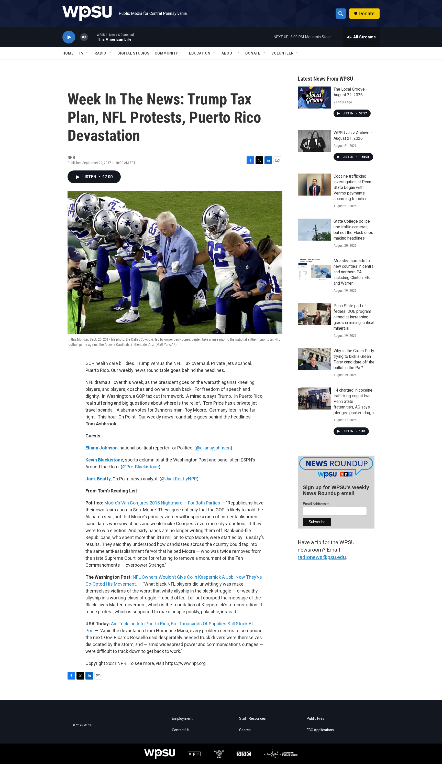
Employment (182, 718)
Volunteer (282, 53)
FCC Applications (320, 730)
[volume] (84, 37)
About (228, 53)
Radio (100, 53)
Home (68, 53)
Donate (366, 13)
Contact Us (181, 730)
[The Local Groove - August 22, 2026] (314, 98)
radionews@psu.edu (322, 557)
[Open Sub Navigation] (87, 53)
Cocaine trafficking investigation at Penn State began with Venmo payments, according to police (352, 187)
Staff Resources (252, 718)
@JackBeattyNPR (179, 478)
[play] (69, 37)
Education (200, 53)
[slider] (92, 37)
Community (166, 53)
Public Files (315, 718)
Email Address (316, 503)
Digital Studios (133, 53)
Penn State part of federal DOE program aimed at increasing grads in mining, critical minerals (354, 317)
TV (81, 53)
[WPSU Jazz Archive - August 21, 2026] (314, 141)
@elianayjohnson (213, 447)
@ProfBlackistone (140, 466)
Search (245, 730)
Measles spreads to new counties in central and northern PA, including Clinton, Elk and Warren (354, 272)
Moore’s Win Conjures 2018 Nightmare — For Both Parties (162, 502)
